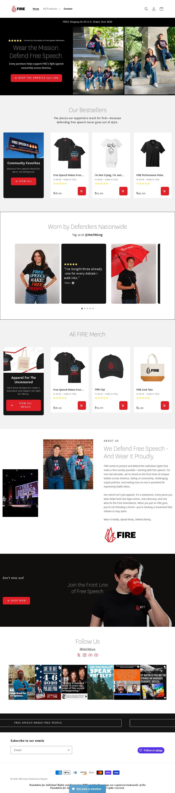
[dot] (82, 308)
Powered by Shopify (38, 779)
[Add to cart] (82, 191)
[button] (51, 8)
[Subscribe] (68, 750)
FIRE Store (23, 779)
